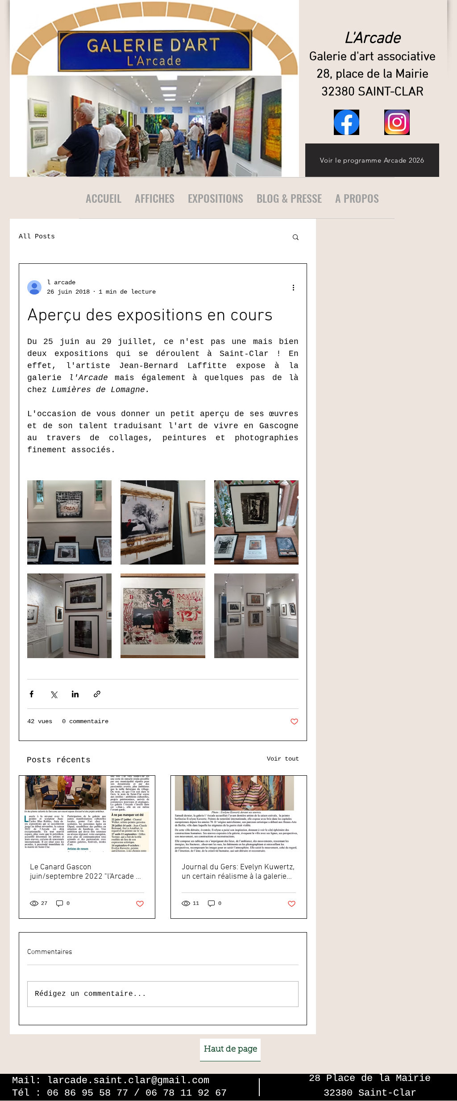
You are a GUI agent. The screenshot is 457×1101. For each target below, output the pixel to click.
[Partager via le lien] (97, 694)
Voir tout (283, 758)
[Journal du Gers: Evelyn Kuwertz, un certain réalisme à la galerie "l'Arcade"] (239, 814)
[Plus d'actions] (293, 287)
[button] (295, 236)
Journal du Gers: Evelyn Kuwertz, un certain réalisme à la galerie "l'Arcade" (238, 872)
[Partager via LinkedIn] (75, 694)
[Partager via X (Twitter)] (53, 694)
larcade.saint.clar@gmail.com (128, 1080)
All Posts (37, 237)
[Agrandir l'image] (69, 522)
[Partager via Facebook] (31, 694)
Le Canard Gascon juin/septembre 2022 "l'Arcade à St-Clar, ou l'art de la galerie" (85, 872)
